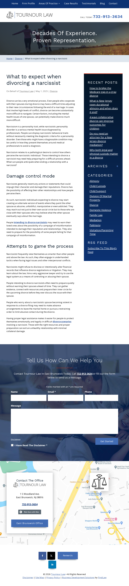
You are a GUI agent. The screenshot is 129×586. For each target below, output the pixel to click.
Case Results (71, 3)
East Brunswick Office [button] (30, 523)
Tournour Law (26, 91)
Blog (102, 3)
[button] (126, 567)
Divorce (53, 91)
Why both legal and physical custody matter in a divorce (104, 153)
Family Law (96, 215)
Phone (88, 391)
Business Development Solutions (78, 577)
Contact (113, 3)
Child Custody (98, 186)
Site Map (39, 577)
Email (52, 391)
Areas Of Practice (48, 3)
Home (15, 3)
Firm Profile (28, 3)
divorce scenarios (62, 321)
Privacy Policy (53, 577)
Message (16, 405)
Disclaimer (16, 439)
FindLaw (102, 577)
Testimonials (89, 3)
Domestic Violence (100, 210)
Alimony (94, 181)
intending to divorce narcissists (30, 222)
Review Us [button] (68, 555)
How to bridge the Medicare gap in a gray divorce (103, 91)
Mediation (96, 220)
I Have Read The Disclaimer (31, 445)
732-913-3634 (108, 16)
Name (14, 391)
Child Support (98, 191)
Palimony (95, 225)
